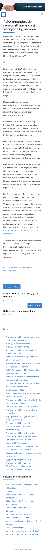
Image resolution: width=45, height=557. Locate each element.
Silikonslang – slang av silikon (18, 507)
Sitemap (9, 511)
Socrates (27, 550)
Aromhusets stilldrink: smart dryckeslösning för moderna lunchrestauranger (18, 426)
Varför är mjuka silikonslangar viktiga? (22, 531)
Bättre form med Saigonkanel (19, 311)
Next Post (33, 305)
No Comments (8, 300)
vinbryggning (26, 268)
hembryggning (14, 268)
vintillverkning (9, 270)
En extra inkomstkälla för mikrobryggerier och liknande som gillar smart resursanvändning (23, 393)
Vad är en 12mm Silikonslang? (18, 514)
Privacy (9, 491)
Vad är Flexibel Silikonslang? (18, 517)
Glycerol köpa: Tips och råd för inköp (22, 406)
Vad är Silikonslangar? (15, 527)
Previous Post (13, 287)
